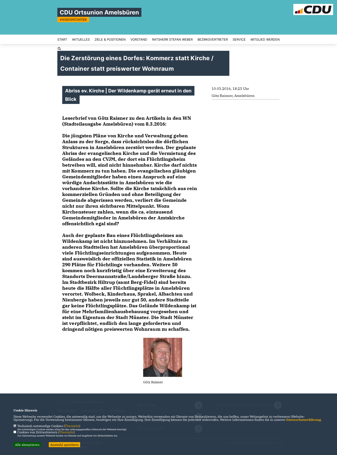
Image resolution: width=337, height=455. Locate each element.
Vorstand (138, 39)
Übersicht (72, 426)
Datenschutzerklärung (303, 420)
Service (239, 39)
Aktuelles (81, 39)
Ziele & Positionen (110, 39)
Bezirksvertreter (213, 39)
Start (62, 39)
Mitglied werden (265, 39)
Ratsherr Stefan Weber (172, 39)
